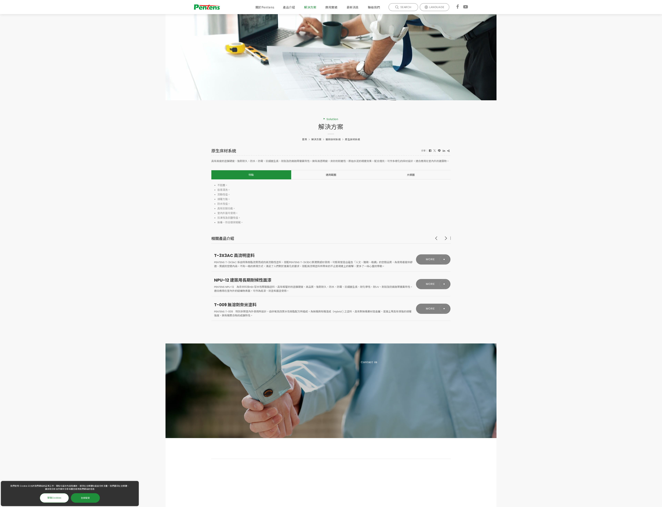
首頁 (304, 139)
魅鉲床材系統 (333, 139)
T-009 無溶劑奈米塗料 (235, 280)
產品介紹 (289, 7)
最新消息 (353, 7)
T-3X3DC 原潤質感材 (234, 305)
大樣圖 (411, 175)
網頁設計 (353, 494)
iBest (364, 494)
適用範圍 (331, 175)
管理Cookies (54, 497)
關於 (264, 7)
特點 (251, 175)
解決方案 (310, 7)
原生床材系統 (352, 139)
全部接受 (85, 497)
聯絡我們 (374, 7)
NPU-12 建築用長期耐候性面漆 (242, 255)
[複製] (448, 150)
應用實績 (331, 7)
